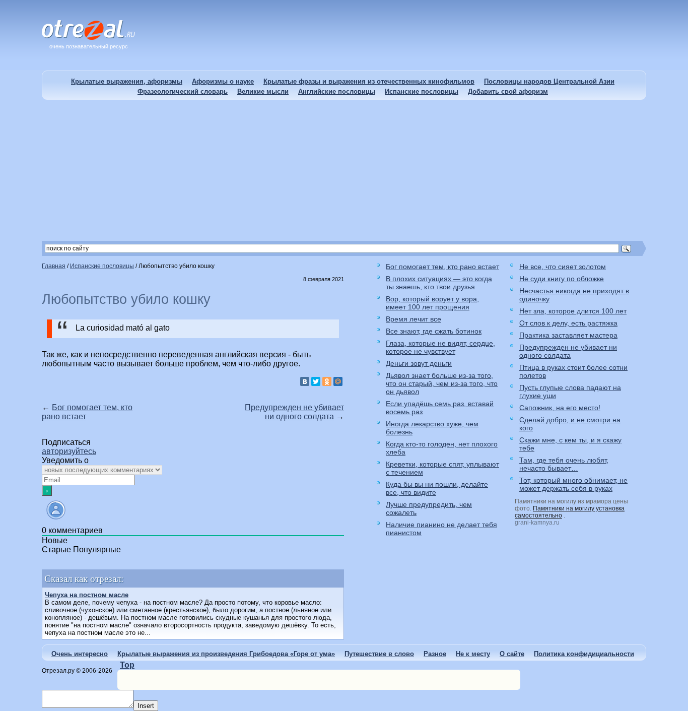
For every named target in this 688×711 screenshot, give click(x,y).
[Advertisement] (344, 170)
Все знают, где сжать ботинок (433, 331)
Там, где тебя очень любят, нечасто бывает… (563, 464)
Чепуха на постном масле (86, 595)
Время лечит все (413, 319)
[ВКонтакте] (304, 381)
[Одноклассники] (326, 381)
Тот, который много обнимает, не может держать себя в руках (573, 484)
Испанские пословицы (421, 91)
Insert (145, 705)
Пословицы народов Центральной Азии (549, 81)
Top (127, 665)
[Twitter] (315, 381)
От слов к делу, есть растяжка (568, 323)
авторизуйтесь (69, 451)
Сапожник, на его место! (559, 408)
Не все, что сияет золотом (562, 267)
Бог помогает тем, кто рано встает (442, 267)
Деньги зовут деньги (419, 363)
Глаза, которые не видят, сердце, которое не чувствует (440, 347)
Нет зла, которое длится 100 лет (573, 311)
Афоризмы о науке (223, 81)
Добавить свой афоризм (508, 91)
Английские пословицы (336, 91)
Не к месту (473, 654)
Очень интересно (79, 654)
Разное (435, 654)
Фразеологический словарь (182, 91)
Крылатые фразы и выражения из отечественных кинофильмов (368, 81)
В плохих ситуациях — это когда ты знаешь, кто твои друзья (439, 283)
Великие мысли (263, 91)
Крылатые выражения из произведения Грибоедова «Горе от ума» (226, 654)
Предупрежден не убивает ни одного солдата (294, 412)
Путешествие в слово (379, 654)
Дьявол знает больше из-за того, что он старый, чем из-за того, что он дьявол (442, 383)
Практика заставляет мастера (568, 335)
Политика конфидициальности (584, 654)
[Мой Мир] (337, 381)
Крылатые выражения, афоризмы (126, 81)
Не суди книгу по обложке (561, 279)
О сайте (512, 654)
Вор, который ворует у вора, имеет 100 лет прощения (432, 303)
